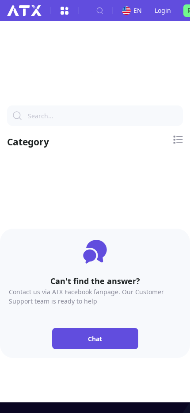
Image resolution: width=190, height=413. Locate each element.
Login (163, 10)
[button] (95, 74)
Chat (95, 339)
